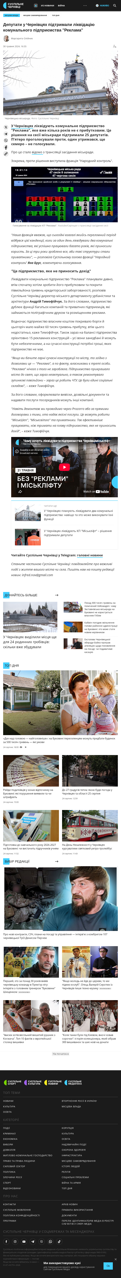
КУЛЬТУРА (9, 1106)
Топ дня (55, 15)
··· (85, 5)
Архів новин (70, 1204)
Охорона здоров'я (74, 1149)
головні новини (90, 555)
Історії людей (71, 1166)
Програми (9, 1220)
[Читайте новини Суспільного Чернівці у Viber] (41, 1241)
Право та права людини (19, 1160)
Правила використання (77, 1209)
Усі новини (47, 5)
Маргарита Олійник (22, 38)
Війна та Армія (71, 1182)
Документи (69, 1215)
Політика (9, 1171)
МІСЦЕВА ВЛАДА (11, 15)
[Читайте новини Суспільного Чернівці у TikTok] (59, 1241)
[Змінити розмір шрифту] (114, 46)
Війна (61, 5)
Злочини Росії (12, 1177)
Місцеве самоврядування (35, 15)
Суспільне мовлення (17, 1209)
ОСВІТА (7, 1111)
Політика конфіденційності (21, 1215)
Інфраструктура (72, 1155)
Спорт (7, 1182)
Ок (108, 1266)
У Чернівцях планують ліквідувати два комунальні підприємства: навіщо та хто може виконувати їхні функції (78, 515)
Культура (68, 1133)
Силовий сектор (14, 1166)
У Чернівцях (22, 125)
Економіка (10, 1138)
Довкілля (9, 1149)
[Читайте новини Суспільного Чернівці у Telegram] (33, 1241)
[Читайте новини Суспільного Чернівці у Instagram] (15, 1241)
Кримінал (9, 1133)
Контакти (9, 1204)
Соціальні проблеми (75, 1177)
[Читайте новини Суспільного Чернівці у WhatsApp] (50, 1241)
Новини (8, 1100)
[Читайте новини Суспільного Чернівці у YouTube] (24, 1241)
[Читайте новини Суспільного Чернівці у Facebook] (6, 1241)
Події (6, 1127)
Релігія (66, 1171)
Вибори (8, 1144)
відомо (37, 152)
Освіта (66, 1138)
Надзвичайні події (74, 1144)
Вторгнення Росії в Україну (79, 1100)
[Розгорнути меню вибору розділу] (36, 5)
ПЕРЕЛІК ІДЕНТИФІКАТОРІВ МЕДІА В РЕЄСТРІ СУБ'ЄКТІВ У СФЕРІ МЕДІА (88, 1222)
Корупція (68, 1127)
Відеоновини (12, 1188)
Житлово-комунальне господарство (27, 1155)
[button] (6, 127)
